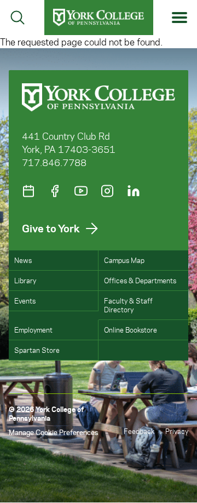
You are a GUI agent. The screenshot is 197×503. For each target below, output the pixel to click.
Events (25, 300)
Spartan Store (37, 350)
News (23, 260)
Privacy (176, 431)
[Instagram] (107, 191)
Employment (33, 329)
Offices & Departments (140, 280)
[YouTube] (81, 191)
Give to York (51, 228)
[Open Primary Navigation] (180, 18)
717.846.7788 (54, 162)
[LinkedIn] (133, 191)
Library (25, 280)
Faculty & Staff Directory (128, 305)
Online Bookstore (130, 329)
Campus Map (124, 260)
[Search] (17, 17)
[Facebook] (54, 191)
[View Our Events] (28, 191)
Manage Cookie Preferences (53, 432)
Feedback (139, 431)
